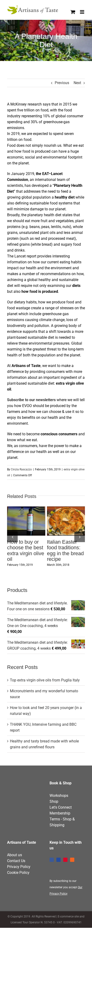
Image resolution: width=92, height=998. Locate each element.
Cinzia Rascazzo (21, 469)
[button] (12, 545)
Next (77, 83)
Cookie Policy (18, 890)
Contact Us (16, 878)
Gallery (26, 528)
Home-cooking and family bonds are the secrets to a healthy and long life (65, 514)
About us (14, 872)
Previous (62, 83)
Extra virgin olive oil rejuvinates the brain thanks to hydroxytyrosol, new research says (25, 514)
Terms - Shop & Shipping (62, 839)
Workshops (59, 813)
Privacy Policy (18, 884)
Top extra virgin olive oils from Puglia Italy (45, 697)
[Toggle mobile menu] (82, 11)
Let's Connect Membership (61, 828)
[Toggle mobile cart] (73, 11)
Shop (54, 819)
